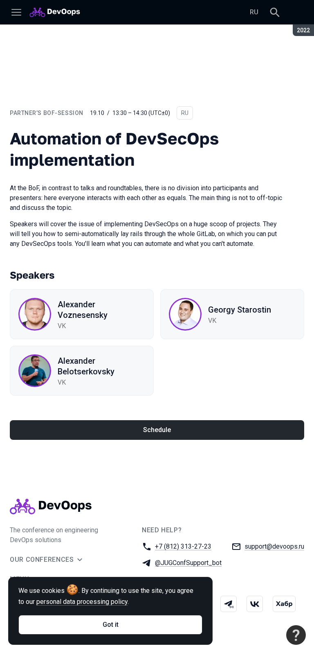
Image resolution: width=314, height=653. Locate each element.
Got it (111, 624)
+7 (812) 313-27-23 (183, 546)
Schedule (157, 430)
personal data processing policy (82, 602)
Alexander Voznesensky (83, 309)
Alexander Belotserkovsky (86, 366)
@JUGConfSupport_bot (188, 563)
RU (254, 12)
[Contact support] (296, 635)
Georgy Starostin (239, 310)
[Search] (275, 12)
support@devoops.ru (274, 546)
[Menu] (16, 12)
